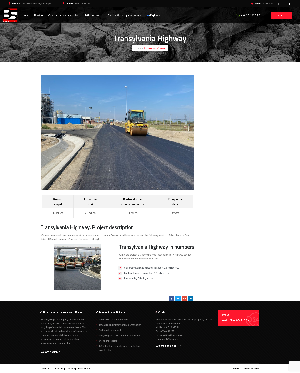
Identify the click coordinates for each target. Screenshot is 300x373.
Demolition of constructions (113, 319)
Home (25, 15)
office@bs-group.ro (272, 3)
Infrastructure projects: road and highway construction (120, 348)
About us (38, 15)
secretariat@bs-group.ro (168, 339)
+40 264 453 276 (171, 323)
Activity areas (92, 15)
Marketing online (251, 369)
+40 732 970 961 (83, 3)
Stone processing (108, 340)
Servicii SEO (236, 369)
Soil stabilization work (110, 330)
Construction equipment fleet (63, 15)
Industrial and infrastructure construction (120, 325)
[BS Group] (10, 15)
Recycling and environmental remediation (120, 335)
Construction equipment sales (123, 15)
